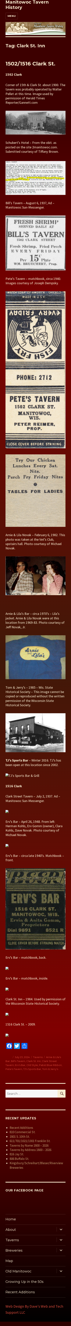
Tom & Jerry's (50, 1069)
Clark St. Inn (33, 1061)
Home (10, 1219)
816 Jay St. (17, 1154)
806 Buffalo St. (19, 1159)
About (10, 1230)
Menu (12, 15)
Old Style (32, 1065)
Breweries (14, 1250)
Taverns (38, 1057)
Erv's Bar (20, 1065)
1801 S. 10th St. (20, 1136)
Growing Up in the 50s (24, 1282)
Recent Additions (21, 1128)
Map (9, 1261)
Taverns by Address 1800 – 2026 (30, 1150)
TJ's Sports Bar (32, 1069)
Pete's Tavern (13, 1069)
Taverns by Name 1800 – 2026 (29, 1145)
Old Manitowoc (18, 1271)
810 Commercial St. (22, 1132)
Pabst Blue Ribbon (50, 1065)
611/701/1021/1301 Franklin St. (30, 1141)
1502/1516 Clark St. (30, 63)
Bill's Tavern (18, 1061)
